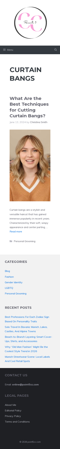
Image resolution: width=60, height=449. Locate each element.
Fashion (9, 276)
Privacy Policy (13, 416)
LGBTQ (9, 287)
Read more (16, 231)
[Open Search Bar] (55, 50)
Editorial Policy (13, 410)
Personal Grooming (24, 241)
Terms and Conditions (17, 421)
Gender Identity (14, 282)
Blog (7, 271)
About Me (10, 404)
